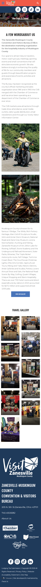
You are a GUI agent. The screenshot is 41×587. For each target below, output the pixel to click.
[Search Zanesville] (37, 3)
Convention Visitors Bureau (17, 21)
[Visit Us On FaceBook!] (18, 9)
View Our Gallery (20, 294)
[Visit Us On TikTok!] (31, 9)
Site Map (24, 575)
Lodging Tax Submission (11, 568)
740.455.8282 (8, 512)
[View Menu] (3, 3)
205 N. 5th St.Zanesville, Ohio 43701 (20, 507)
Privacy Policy (21, 572)
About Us (6, 518)
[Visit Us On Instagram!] (24, 9)
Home (5, 21)
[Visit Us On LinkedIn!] (37, 9)
